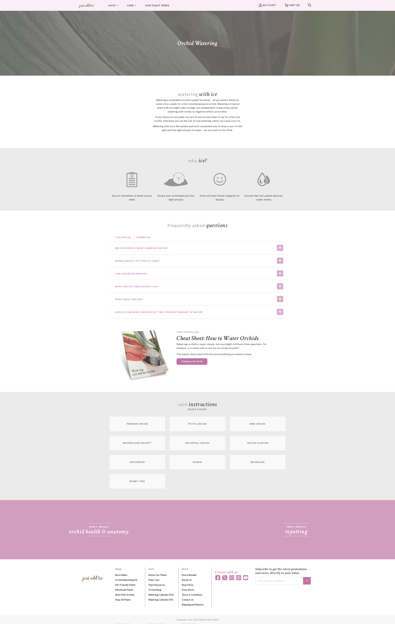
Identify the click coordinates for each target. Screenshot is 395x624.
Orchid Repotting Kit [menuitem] (126, 579)
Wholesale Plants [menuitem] (124, 589)
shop (118, 569)
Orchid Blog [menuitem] (154, 589)
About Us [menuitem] (187, 579)
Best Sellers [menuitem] (121, 574)
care (151, 569)
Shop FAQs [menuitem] (187, 584)
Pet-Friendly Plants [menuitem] (125, 584)
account (269, 5)
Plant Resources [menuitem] (156, 584)
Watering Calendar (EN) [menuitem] (161, 594)
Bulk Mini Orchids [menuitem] (124, 594)
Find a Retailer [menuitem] (189, 574)
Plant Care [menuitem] (153, 579)
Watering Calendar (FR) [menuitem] (160, 599)
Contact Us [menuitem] (188, 599)
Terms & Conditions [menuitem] (192, 594)
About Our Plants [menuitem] (157, 574)
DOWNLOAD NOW (192, 361)
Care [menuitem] (130, 5)
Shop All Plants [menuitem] (123, 599)
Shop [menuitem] (112, 5)
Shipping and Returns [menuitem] (193, 604)
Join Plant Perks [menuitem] (157, 5)
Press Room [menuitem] (188, 589)
